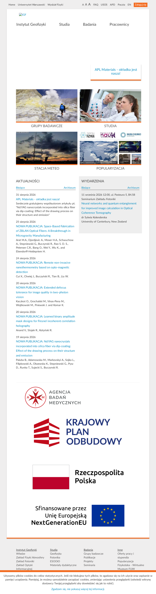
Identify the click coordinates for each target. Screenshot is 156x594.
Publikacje (89, 557)
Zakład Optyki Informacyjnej (24, 567)
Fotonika (55, 557)
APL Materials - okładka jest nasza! (116, 71)
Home (12, 5)
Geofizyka (55, 554)
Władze (20, 554)
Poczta (121, 5)
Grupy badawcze (93, 554)
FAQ (95, 5)
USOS (104, 5)
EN (129, 5)
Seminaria (89, 565)
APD (112, 5)
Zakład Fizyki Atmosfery (30, 557)
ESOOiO (55, 561)
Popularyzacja (126, 561)
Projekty (88, 561)
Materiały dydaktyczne (63, 565)
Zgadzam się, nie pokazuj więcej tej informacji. (78, 589)
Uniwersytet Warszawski (31, 5)
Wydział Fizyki (55, 5)
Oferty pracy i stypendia (126, 556)
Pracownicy (119, 24)
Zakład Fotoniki (25, 561)
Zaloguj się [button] (140, 5)
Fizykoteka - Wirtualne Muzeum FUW (131, 567)
